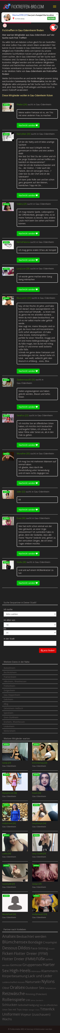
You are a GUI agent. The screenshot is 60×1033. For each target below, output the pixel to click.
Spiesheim (8, 712)
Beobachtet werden (31, 936)
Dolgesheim (9, 690)
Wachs (7, 1019)
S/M (28, 1000)
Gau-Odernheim (43, 104)
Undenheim (9, 726)
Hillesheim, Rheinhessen (15, 681)
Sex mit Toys (15, 1009)
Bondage (35, 942)
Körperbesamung (14, 976)
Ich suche (8, 609)
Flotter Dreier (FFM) (31, 953)
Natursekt (33, 982)
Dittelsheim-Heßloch (13, 708)
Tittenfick (47, 1009)
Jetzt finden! (48, 650)
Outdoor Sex (34, 988)
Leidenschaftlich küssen (13, 982)
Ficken (7, 953)
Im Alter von (9, 620)
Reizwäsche (13, 993)
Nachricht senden (27, 125)
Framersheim (10, 677)
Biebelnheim (9, 668)
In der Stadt (9, 638)
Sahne (33, 1000)
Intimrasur (36, 971)
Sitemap (29, 1029)
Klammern (49, 971)
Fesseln (51, 948)
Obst (5, 988)
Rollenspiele (13, 999)
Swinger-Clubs (34, 1010)
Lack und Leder (40, 976)
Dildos (24, 948)
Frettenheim (9, 686)
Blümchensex (15, 942)
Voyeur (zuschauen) (35, 1014)
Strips (25, 1009)
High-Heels (20, 970)
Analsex (9, 936)
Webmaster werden (43, 1029)
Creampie (50, 942)
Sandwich (39, 1000)
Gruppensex (32, 964)
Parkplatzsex (50, 988)
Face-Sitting (39, 948)
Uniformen (11, 1014)
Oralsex (17, 987)
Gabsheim (8, 699)
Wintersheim (9, 730)
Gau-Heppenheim (12, 694)
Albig (6, 703)
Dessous (9, 948)
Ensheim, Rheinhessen (14, 721)
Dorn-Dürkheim (11, 717)
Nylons (48, 981)
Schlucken (9, 1005)
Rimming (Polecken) (36, 994)
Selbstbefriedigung (28, 1005)
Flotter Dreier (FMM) (19, 958)
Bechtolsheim (10, 672)
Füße (40, 958)
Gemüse (16, 965)
